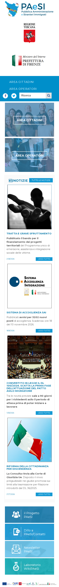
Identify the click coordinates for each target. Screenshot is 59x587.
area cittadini (21, 82)
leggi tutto (44, 259)
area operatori (23, 88)
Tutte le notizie (41, 180)
